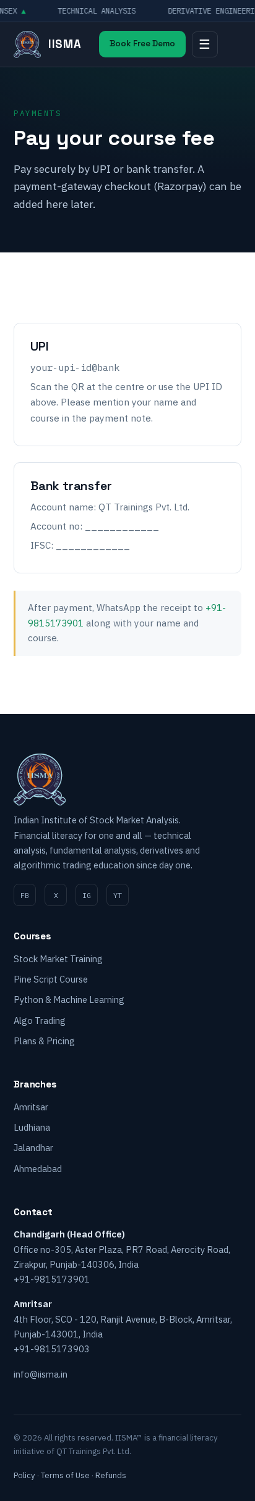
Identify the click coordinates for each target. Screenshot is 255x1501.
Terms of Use (65, 1475)
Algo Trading (40, 1020)
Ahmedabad (38, 1169)
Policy (24, 1475)
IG (86, 895)
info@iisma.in (40, 1374)
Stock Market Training (58, 959)
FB (24, 895)
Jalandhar (33, 1148)
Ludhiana (32, 1127)
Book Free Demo (142, 43)
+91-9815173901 (52, 1279)
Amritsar (31, 1107)
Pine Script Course (51, 979)
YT (117, 895)
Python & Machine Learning (69, 999)
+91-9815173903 (52, 1349)
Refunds (110, 1475)
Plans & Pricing (44, 1041)
